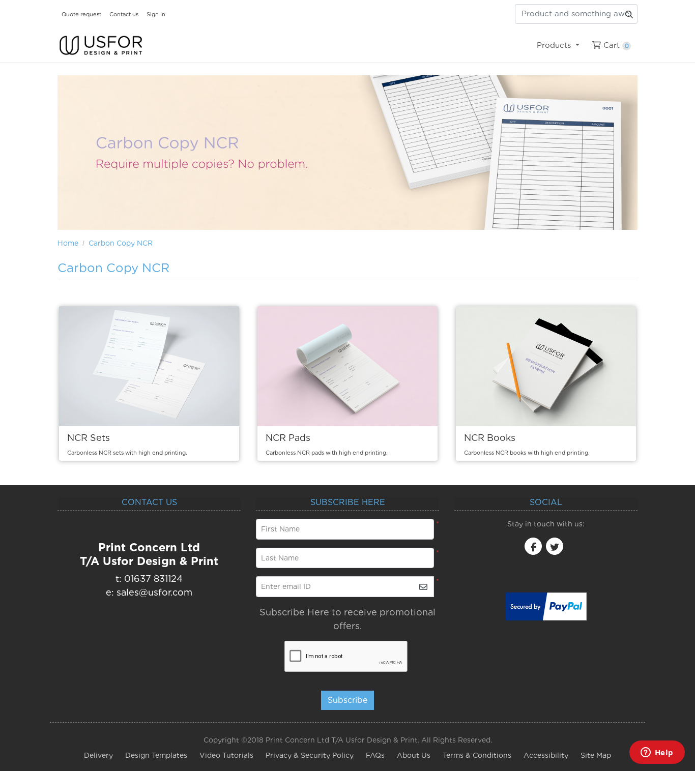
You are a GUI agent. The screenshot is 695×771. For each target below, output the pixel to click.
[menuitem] (558, 45)
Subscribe (347, 700)
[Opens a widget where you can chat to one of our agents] (657, 753)
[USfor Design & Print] (100, 45)
